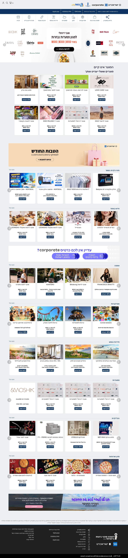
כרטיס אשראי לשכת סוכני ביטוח (108, 11)
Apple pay (55, 11)
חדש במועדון (108, 20)
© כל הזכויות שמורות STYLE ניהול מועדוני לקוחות (96, 556)
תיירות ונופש (54, 20)
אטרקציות (82, 20)
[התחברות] (3, 3)
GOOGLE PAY (66, 11)
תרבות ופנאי (42, 20)
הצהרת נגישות (29, 531)
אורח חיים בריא (29, 20)
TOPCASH (77, 11)
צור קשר (31, 537)
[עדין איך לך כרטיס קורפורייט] (64, 254)
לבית (18, 20)
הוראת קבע (30, 539)
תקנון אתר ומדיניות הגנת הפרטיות (23, 529)
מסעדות (64, 20)
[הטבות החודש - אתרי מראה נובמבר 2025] (64, 154)
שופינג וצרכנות (94, 20)
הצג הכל (11, 170)
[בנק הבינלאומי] (64, 42)
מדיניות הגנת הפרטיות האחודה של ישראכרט (23, 534)
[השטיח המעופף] (64, 502)
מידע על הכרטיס (89, 11)
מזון (73, 20)
